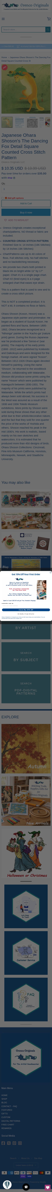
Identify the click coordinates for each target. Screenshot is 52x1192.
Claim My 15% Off (26, 610)
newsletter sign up (7, 603)
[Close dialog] (50, 572)
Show (26, 1187)
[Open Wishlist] (48, 1188)
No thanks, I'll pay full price (26, 613)
